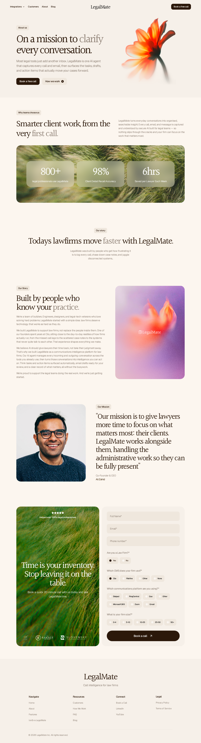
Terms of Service (163, 708)
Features (33, 714)
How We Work (79, 708)
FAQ (75, 714)
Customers (78, 702)
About (31, 708)
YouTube (120, 714)
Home (31, 702)
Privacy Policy (162, 702)
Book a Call (121, 702)
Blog (75, 720)
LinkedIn (120, 708)
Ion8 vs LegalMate (37, 720)
